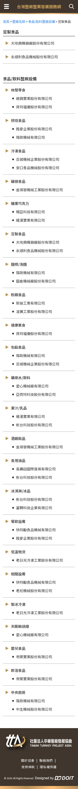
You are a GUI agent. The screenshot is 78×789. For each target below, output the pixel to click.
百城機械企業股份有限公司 (37, 159)
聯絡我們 (46, 760)
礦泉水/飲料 (20, 377)
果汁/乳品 (19, 408)
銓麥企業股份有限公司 (34, 128)
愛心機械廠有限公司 (32, 385)
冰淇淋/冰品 (20, 490)
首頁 (6, 21)
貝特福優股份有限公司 (34, 106)
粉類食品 (18, 294)
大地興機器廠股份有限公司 (32, 43)
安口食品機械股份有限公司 (37, 167)
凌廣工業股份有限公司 (34, 311)
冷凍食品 (18, 150)
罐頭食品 (18, 181)
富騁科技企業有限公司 (34, 507)
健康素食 (18, 325)
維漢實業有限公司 (30, 220)
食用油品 (18, 460)
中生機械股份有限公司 (34, 709)
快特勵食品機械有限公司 (36, 529)
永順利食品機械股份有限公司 (34, 56)
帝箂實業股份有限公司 (34, 656)
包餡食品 (18, 347)
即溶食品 (18, 670)
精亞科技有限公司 (30, 211)
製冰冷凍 (18, 604)
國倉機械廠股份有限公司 (36, 281)
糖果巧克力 (20, 203)
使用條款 (28, 766)
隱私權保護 (48, 766)
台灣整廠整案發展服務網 (39, 6)
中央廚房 (18, 692)
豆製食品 (18, 233)
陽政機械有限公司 (30, 137)
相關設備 (18, 573)
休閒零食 (18, 90)
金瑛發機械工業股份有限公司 (39, 189)
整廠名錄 (18, 21)
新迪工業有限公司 (30, 303)
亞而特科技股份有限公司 (36, 394)
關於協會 (27, 760)
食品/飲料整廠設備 (41, 21)
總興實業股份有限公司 (34, 98)
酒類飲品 (18, 438)
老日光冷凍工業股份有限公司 (39, 560)
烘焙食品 (18, 120)
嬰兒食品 (18, 648)
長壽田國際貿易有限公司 (36, 468)
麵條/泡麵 (19, 264)
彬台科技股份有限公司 (34, 424)
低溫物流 (18, 551)
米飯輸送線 (20, 626)
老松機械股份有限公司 (34, 590)
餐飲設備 (18, 521)
